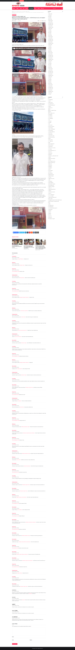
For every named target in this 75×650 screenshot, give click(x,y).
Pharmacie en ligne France (29, 387)
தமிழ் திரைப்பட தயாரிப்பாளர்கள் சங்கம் (53, 155)
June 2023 (49, 63)
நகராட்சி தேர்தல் (50, 170)
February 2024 (50, 52)
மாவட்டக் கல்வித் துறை (51, 194)
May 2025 (49, 32)
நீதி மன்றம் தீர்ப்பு (50, 173)
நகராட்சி (49, 169)
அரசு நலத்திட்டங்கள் (51, 103)
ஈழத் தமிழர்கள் (50, 114)
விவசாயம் (49, 214)
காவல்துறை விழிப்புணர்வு (51, 131)
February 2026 (50, 20)
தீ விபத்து (49, 159)
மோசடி (49, 202)
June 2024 (49, 47)
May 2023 (49, 64)
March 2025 (50, 35)
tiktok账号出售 (14, 616)
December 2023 (50, 55)
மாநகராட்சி (49, 193)
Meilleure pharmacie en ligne (25, 426)
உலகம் (23, 8)
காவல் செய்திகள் (31, 8)
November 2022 (50, 72)
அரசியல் (21, 8)
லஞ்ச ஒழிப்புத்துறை (50, 206)
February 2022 (50, 84)
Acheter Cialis (18, 459)
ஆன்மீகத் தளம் (50, 107)
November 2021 (50, 88)
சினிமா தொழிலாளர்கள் (51, 143)
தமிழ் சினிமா (50, 154)
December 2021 (50, 87)
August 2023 (50, 60)
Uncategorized (50, 99)
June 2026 (49, 15)
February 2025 (50, 36)
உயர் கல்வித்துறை (50, 118)
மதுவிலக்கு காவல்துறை (51, 186)
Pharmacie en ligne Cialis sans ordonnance (24, 541)
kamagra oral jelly (19, 368)
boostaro (13, 597)
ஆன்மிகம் (27, 8)
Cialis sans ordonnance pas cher (22, 330)
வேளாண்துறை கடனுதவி (51, 218)
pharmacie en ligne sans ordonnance (27, 560)
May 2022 (49, 80)
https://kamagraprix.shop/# (15, 271)
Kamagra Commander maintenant (24, 297)
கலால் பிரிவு (49, 122)
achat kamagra (20, 509)
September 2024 (50, 43)
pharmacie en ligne (23, 342)
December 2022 (50, 71)
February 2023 (50, 68)
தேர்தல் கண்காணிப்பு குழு (51, 162)
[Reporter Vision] (18, 4)
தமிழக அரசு (50, 151)
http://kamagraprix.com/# (15, 503)
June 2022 (49, 79)
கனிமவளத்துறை (50, 127)
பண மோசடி (49, 177)
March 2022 (50, 83)
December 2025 (50, 23)
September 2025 (50, 27)
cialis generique (22, 277)
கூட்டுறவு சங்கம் (50, 134)
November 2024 (50, 40)
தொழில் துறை (50, 165)
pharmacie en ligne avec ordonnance (31, 522)
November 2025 (50, 24)
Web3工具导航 (14, 610)
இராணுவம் (49, 111)
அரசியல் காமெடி (50, 102)
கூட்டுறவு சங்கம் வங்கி (51, 135)
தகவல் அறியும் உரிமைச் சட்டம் (52, 150)
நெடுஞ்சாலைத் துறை (51, 174)
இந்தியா (18, 8)
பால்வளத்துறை (50, 181)
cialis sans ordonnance (18, 336)
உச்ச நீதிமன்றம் (50, 115)
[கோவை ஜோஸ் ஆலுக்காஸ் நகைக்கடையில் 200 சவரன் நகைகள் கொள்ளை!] (17, 242)
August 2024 (50, 44)
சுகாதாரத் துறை (50, 146)
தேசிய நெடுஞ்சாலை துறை (51, 161)
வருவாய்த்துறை (50, 209)
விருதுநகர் (49, 213)
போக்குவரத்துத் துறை (51, 185)
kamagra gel (19, 400)
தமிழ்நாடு (14, 8)
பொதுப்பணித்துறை (50, 182)
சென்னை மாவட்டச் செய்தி (51, 147)
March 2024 (50, 51)
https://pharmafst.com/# (15, 472)
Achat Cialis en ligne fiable (24, 310)
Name (13, 636)
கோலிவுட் (49, 138)
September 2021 (50, 91)
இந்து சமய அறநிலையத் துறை (52, 110)
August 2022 (50, 76)
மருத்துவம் (49, 190)
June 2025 (49, 31)
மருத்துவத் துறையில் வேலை (52, 189)
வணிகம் (39, 8)
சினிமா (35, 8)
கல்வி (49, 123)
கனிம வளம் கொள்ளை (51, 126)
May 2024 (49, 48)
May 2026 (49, 16)
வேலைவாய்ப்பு (50, 217)
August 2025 (50, 28)
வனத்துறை (49, 210)
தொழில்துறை (50, 166)
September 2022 (50, 75)
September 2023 (50, 59)
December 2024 (50, 39)
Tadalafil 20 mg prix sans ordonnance (21, 497)
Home (13, 11)
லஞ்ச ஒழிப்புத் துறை (50, 205)
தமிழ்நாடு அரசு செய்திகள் (51, 158)
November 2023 (50, 56)
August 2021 (50, 92)
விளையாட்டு (42, 8)
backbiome (30, 593)
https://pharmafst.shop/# (15, 566)
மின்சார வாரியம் (50, 198)
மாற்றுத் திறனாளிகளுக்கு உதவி (52, 197)
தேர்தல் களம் (50, 163)
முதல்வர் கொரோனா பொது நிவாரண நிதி (53, 201)
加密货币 (13, 604)
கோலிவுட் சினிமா (50, 139)
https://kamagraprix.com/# (15, 356)
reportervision (14, 20)
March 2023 (50, 67)
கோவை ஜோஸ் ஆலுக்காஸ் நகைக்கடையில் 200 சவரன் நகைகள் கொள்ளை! (17, 246)
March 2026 (50, 19)
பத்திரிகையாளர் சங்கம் (51, 178)
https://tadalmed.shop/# (15, 394)
